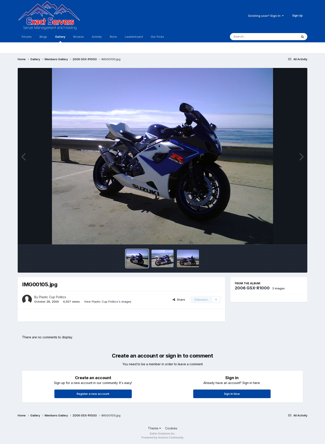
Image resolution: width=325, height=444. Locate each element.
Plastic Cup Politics (52, 297)
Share (180, 299)
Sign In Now (232, 393)
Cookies (171, 428)
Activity (97, 36)
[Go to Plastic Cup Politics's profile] (27, 299)
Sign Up (297, 15)
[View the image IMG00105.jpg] (137, 258)
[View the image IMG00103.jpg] (188, 258)
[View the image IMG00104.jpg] (162, 258)
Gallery (60, 36)
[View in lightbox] (162, 156)
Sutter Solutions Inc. (162, 433)
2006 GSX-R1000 (252, 288)
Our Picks (157, 36)
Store (113, 36)
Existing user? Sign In (265, 15)
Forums (27, 36)
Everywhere (284, 36)
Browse (78, 36)
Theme (153, 428)
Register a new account (93, 393)
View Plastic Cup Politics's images (107, 301)
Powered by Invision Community (162, 437)
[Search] (302, 36)
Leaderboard (134, 36)
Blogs (43, 36)
